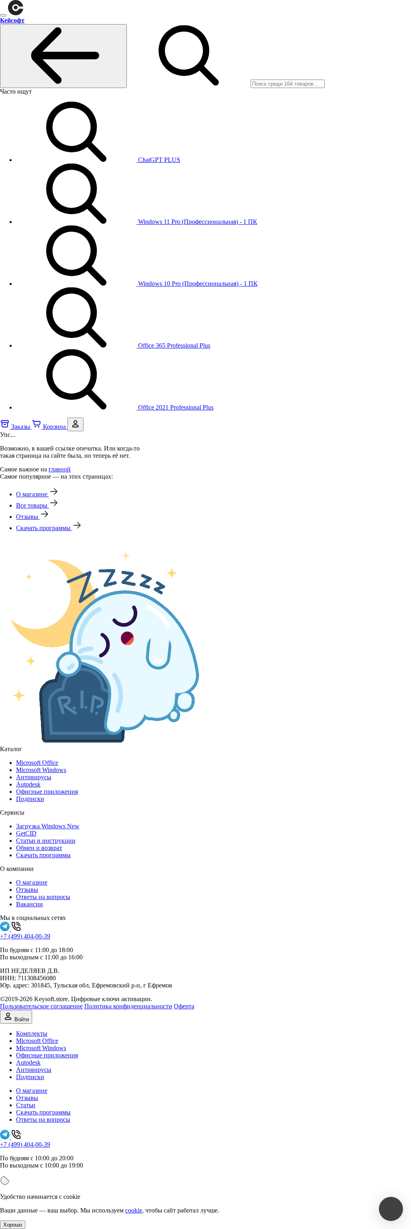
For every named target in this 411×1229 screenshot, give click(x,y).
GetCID (26, 833)
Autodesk (28, 784)
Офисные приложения (47, 791)
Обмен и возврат (39, 847)
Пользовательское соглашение (41, 1006)
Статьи (25, 1105)
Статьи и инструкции (45, 840)
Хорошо (12, 1225)
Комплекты (31, 1033)
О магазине (31, 882)
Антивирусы (33, 777)
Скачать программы (43, 855)
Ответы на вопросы (43, 896)
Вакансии (29, 904)
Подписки (30, 798)
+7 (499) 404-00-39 (25, 936)
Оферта (184, 1006)
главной (60, 469)
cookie (133, 1210)
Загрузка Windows (47, 826)
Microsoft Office (37, 762)
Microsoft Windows (41, 769)
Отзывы (27, 889)
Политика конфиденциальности (128, 1006)
